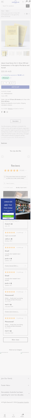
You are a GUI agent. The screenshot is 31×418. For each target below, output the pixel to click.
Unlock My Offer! (8, 216)
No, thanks (8, 218)
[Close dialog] (29, 199)
